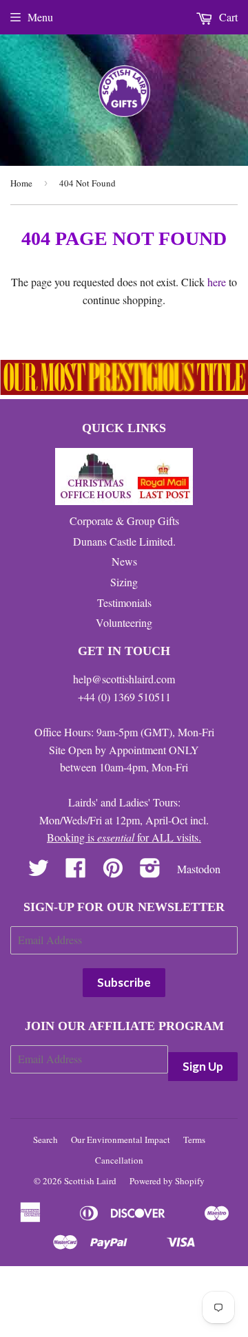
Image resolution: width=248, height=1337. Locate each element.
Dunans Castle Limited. (124, 541)
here (216, 282)
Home (21, 183)
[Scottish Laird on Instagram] (150, 871)
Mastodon (198, 869)
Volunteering (124, 622)
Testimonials (124, 602)
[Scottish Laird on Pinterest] (113, 871)
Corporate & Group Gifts (124, 520)
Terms (194, 1139)
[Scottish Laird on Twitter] (38, 871)
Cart (227, 17)
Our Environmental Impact (120, 1139)
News (124, 561)
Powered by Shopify (167, 1181)
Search (45, 1139)
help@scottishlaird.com (124, 679)
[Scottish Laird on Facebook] (75, 871)
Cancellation (119, 1160)
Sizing (124, 582)
